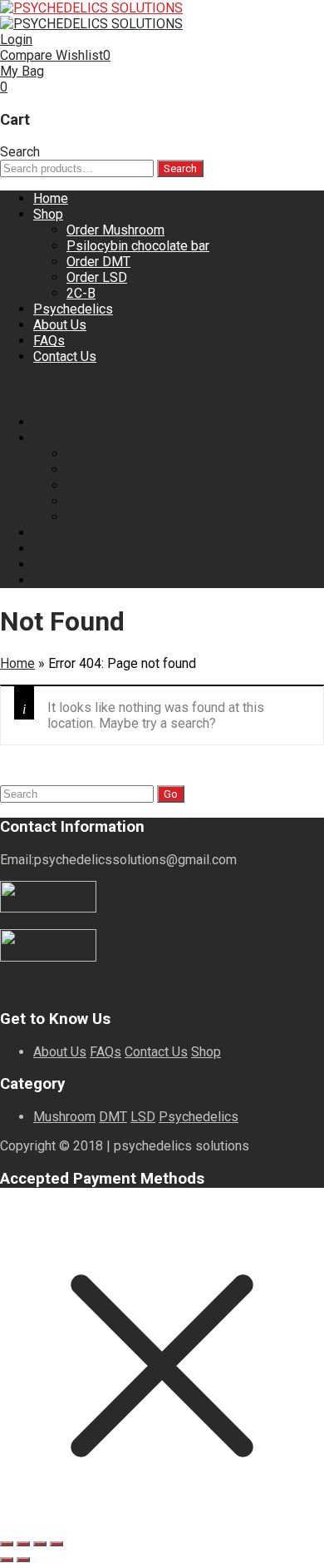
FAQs (49, 341)
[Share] (40, 1543)
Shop (48, 214)
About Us (59, 325)
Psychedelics (73, 309)
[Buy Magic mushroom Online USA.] (91, 8)
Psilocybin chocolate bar (137, 246)
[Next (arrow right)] (23, 1559)
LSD (142, 1117)
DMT (113, 1117)
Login (16, 39)
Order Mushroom (115, 230)
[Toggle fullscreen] (23, 1543)
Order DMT (98, 262)
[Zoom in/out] (6, 1543)
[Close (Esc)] (56, 1543)
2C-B (81, 293)
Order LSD (96, 277)
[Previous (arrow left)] (6, 1559)
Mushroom (64, 1117)
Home (50, 198)
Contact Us (64, 356)
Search (180, 168)
